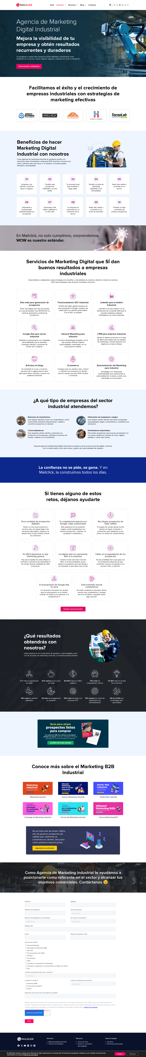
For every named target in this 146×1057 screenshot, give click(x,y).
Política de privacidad (30, 1055)
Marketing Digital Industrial (57, 1042)
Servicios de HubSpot (56, 1044)
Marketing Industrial (38, 797)
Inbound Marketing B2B (108, 817)
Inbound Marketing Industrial (73, 797)
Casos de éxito (83, 1042)
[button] (110, 5)
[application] (65, 5)
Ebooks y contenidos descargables (85, 1045)
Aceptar (120, 1054)
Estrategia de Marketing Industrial (38, 817)
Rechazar (132, 1054)
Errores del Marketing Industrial (73, 817)
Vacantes (110, 1042)
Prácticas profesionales (115, 1044)
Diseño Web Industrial (108, 797)
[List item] (114, 5)
